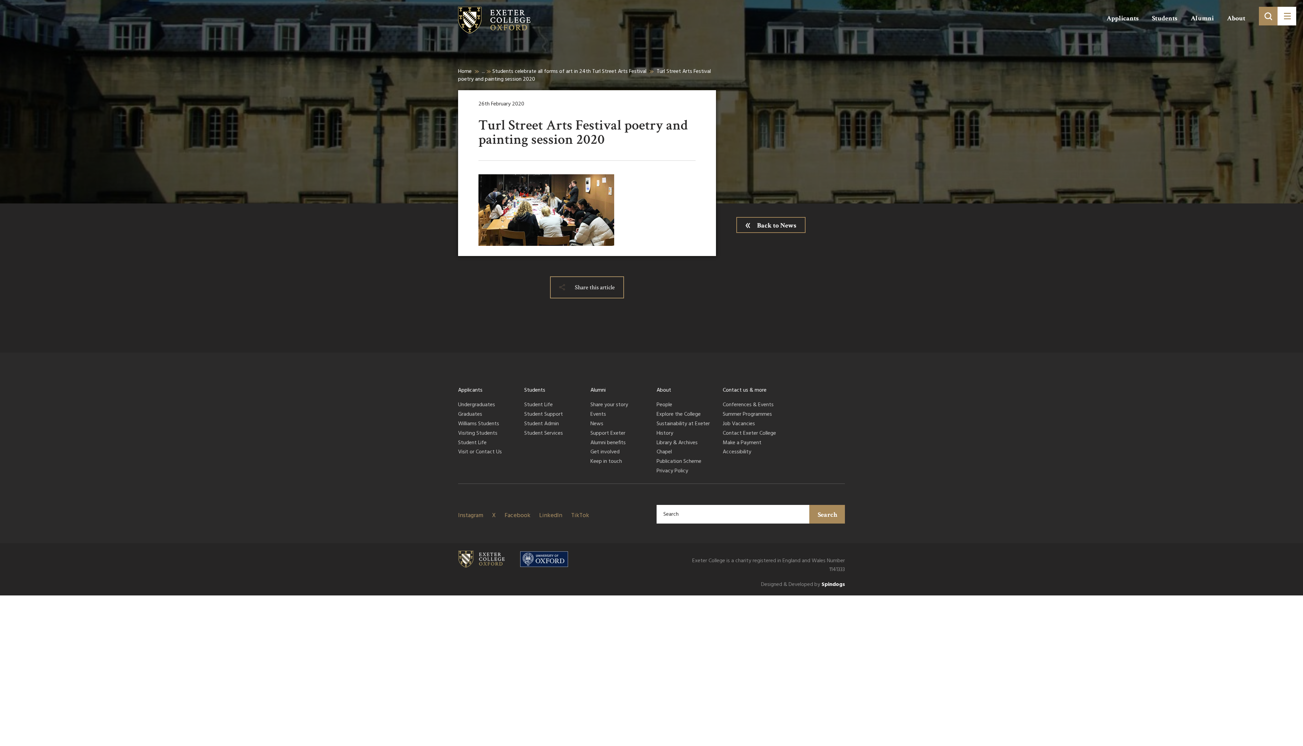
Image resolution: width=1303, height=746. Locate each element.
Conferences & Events (748, 405)
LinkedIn (550, 516)
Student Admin (541, 424)
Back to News (776, 225)
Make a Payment (742, 443)
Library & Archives (677, 443)
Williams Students (478, 424)
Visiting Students (477, 434)
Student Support (543, 415)
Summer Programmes (747, 415)
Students (1164, 18)
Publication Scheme (679, 462)
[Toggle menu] (1287, 16)
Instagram (470, 516)
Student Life (472, 443)
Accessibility (737, 452)
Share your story (609, 405)
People (664, 405)
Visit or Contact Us (480, 452)
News (596, 424)
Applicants (1123, 18)
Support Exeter (607, 434)
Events (598, 415)
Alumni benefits (608, 443)
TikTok (580, 516)
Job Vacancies (739, 424)
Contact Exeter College (749, 434)
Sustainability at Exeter (683, 424)
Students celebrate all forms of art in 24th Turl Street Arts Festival (569, 71)
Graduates (470, 415)
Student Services (543, 434)
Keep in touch (606, 462)
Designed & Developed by (803, 585)
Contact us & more (745, 390)
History (665, 434)
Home (465, 71)
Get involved (605, 452)
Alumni (1202, 18)
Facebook (517, 516)
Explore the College (679, 415)
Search (827, 514)
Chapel (664, 452)
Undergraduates (476, 405)
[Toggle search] (1268, 16)
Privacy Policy (672, 471)
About (1236, 18)
